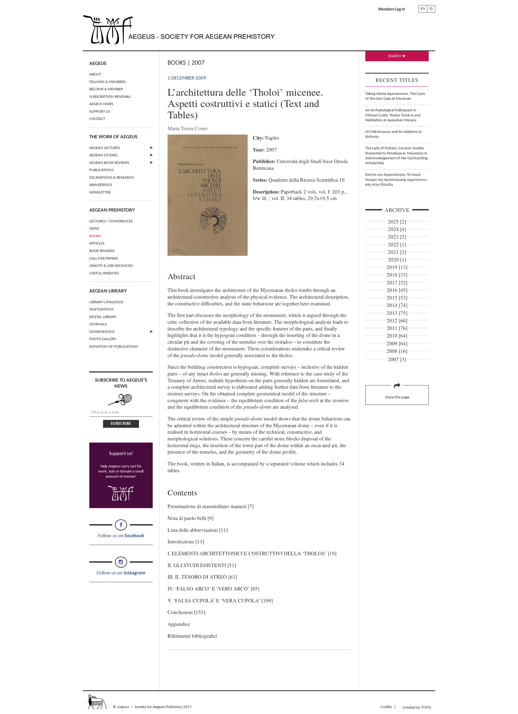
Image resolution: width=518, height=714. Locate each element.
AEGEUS (97, 63)
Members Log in (391, 10)
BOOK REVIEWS (102, 251)
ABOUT (95, 75)
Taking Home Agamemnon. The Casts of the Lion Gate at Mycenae (395, 96)
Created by (417, 707)
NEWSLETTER (100, 193)
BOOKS (95, 236)
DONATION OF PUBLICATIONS (113, 347)
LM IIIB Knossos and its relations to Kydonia (393, 134)
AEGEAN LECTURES (104, 148)
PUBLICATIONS (101, 170)
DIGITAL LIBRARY (102, 317)
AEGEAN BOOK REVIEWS (109, 163)
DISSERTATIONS (102, 332)
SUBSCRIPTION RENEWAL (110, 97)
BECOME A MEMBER (106, 89)
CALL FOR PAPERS (103, 259)
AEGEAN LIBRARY (108, 291)
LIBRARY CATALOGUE (106, 302)
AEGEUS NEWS (101, 104)
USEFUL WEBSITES (104, 273)
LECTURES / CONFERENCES (111, 221)
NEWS (94, 229)
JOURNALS (98, 324)
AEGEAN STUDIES (103, 155)
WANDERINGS (100, 185)
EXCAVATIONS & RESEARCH (111, 178)
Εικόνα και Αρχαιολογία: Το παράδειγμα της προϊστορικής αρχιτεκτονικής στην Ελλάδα (396, 180)
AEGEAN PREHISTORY (112, 210)
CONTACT (97, 119)
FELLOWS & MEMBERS (107, 82)
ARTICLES (96, 244)
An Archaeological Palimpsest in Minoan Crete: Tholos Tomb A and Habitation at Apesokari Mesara (392, 115)
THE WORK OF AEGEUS (113, 137)
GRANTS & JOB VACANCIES (111, 266)
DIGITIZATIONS (101, 310)
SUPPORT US (99, 112)
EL (431, 9)
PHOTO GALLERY (102, 339)
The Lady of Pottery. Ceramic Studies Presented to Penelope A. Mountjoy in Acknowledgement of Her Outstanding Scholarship (396, 155)
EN (423, 9)
